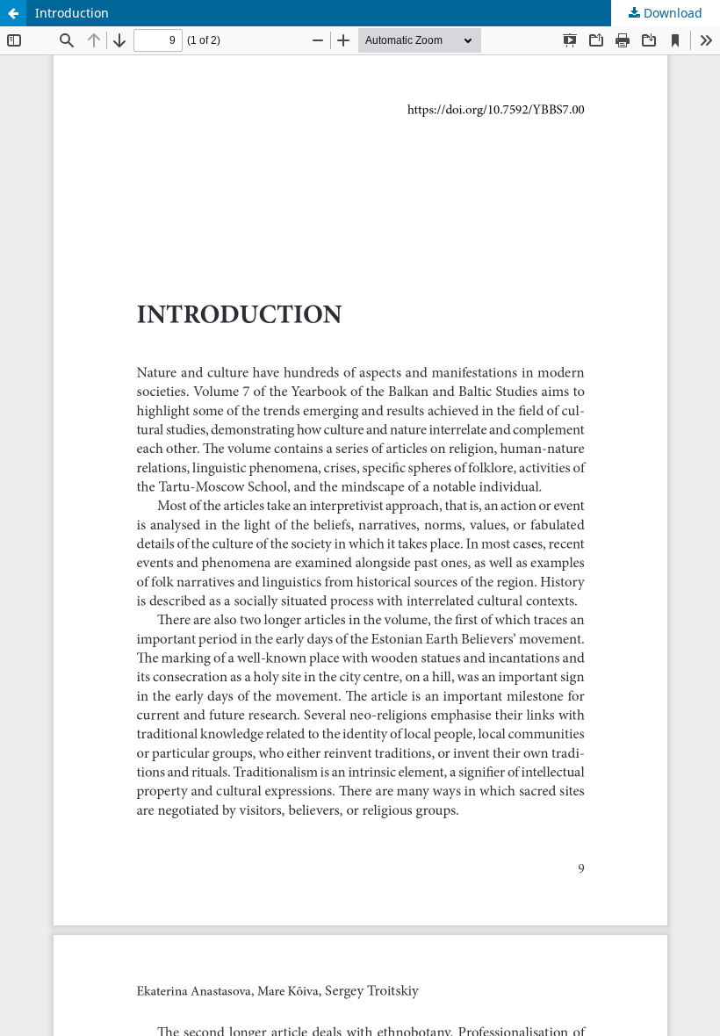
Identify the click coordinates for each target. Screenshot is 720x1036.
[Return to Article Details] (13, 13)
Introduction (72, 12)
